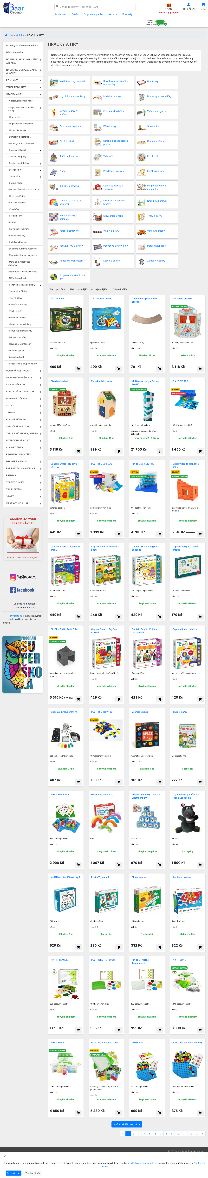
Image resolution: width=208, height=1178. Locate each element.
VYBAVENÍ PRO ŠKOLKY (19, 377)
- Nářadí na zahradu (17, 278)
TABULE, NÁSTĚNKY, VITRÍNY (22, 433)
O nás (75, 14)
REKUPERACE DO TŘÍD (18, 454)
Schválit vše (13, 1173)
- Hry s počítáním (16, 196)
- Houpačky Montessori (19, 344)
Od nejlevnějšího (99, 289)
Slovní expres (139, 877)
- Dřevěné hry (14, 169)
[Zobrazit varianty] (160, 451)
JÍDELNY (11, 412)
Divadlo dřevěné (59, 381)
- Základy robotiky (17, 357)
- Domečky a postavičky (19, 136)
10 (178, 1133)
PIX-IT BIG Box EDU (101, 463)
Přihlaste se (16, 615)
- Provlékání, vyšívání (18, 229)
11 (184, 1133)
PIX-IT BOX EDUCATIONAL (105, 1042)
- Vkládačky (13, 209)
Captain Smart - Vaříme (184, 629)
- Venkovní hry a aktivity (19, 324)
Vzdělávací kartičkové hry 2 (65, 877)
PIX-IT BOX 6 (58, 1042)
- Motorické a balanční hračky (22, 271)
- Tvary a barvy (15, 298)
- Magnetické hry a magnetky (22, 255)
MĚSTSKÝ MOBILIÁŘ (17, 503)
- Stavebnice (14, 176)
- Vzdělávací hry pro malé (20, 100)
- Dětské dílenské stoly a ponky (23, 189)
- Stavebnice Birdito (17, 291)
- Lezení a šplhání (16, 350)
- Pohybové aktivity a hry (20, 330)
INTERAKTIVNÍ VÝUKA (18, 440)
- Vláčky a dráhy (15, 311)
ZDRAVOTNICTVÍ (15, 482)
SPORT (10, 496)
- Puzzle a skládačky (18, 150)
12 (191, 1133)
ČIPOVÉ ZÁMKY (14, 447)
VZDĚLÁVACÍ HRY (16, 87)
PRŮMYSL (11, 475)
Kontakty (127, 14)
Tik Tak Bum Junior (101, 298)
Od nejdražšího (120, 289)
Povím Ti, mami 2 (100, 877)
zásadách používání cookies (141, 1163)
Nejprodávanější (78, 289)
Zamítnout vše (32, 1173)
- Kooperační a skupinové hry (22, 363)
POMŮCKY (12, 80)
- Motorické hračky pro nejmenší (19, 263)
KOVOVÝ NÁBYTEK (16, 419)
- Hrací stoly (14, 117)
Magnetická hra (179, 756)
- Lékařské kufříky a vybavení (22, 248)
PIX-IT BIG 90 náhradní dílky (187, 1042)
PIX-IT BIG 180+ (180, 381)
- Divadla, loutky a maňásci (21, 143)
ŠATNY (10, 405)
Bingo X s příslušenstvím (64, 711)
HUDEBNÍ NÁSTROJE (17, 370)
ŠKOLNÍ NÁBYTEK (16, 384)
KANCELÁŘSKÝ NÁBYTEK (20, 391)
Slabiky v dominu (181, 877)
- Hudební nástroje (17, 130)
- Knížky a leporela (17, 202)
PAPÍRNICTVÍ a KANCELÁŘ (20, 468)
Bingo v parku (179, 711)
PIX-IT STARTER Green (103, 959)
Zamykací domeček (101, 381)
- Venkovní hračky (17, 317)
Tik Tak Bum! (57, 298)
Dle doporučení (57, 289)
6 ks (92, 838)
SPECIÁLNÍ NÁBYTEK (17, 426)
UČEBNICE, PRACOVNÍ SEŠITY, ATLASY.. (22, 61)
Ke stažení (60, 14)
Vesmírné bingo (140, 711)
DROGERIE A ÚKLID (16, 461)
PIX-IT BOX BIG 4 (60, 794)
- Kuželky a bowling (17, 242)
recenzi (32, 607)
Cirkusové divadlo (182, 298)
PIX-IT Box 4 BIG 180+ (144, 463)
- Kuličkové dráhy (16, 235)
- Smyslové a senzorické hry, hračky (22, 109)
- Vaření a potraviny (17, 304)
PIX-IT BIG (137, 1042)
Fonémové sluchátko (102, 794)
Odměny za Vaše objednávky (22, 45)
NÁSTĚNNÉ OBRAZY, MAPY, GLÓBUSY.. (21, 71)
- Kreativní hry (15, 215)
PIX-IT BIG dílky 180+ (102, 711)
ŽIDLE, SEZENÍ (14, 489)
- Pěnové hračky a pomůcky (21, 284)
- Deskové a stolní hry (18, 163)
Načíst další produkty (127, 1124)
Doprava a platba (93, 14)
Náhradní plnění (14, 52)
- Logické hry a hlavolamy (20, 123)
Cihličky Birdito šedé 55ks (64, 629)
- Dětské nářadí (15, 183)
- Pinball (12, 222)
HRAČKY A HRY (14, 94)
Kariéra (113, 14)
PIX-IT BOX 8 (179, 959)
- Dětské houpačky (17, 337)
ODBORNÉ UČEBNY (16, 398)
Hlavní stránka (16, 35)
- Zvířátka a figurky (17, 156)
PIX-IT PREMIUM (59, 959)
